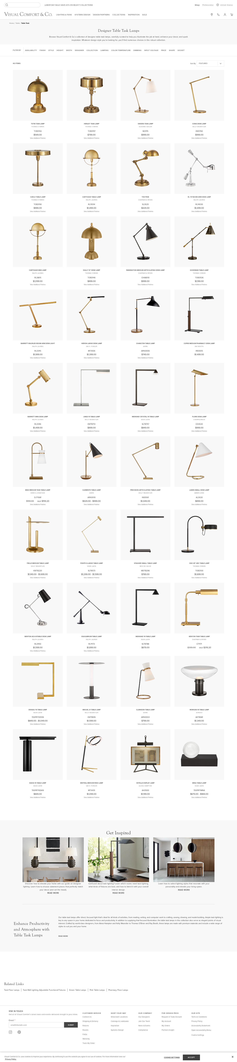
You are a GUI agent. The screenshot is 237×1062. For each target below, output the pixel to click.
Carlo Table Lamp (37, 197)
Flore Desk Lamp (199, 416)
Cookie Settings (197, 1035)
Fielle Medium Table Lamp (38, 563)
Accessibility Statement (200, 1025)
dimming (137, 50)
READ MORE (53, 893)
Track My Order (89, 1043)
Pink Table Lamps (97, 990)
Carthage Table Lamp (91, 197)
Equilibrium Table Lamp (91, 636)
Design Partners (101, 14)
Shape (172, 50)
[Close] (233, 1057)
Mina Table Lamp (199, 783)
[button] (231, 14)
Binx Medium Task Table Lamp (37, 490)
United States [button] (226, 5)
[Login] (225, 14)
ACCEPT (191, 1057)
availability (31, 50)
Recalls (85, 1030)
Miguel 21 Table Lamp (92, 709)
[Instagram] (10, 1032)
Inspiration (134, 14)
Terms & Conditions (199, 1017)
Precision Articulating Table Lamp (145, 490)
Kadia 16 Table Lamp (37, 783)
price (163, 50)
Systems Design (82, 14)
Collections (118, 14)
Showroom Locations (119, 1017)
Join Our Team (144, 1021)
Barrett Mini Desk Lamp (38, 416)
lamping (105, 50)
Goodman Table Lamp (199, 270)
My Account (166, 1021)
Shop (197, 5)
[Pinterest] (19, 1032)
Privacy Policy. (10, 1059)
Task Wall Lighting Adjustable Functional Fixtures (44, 990)
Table (17, 23)
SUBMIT (71, 1025)
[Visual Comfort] (30, 15)
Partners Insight (168, 1030)
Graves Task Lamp (145, 123)
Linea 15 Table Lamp (91, 416)
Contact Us (87, 1017)
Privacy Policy (196, 1021)
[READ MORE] (53, 859)
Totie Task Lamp (37, 123)
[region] (118, 1057)
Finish (43, 50)
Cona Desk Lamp (199, 123)
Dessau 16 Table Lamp (38, 709)
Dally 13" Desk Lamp (91, 270)
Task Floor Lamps (11, 990)
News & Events (144, 1025)
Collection (92, 50)
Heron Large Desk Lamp (91, 343)
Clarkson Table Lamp (145, 709)
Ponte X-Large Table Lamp (91, 563)
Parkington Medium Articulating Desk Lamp (145, 270)
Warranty (86, 1038)
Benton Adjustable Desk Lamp (38, 636)
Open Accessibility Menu (201, 1030)
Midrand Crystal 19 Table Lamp (145, 416)
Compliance (143, 1030)
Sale (144, 14)
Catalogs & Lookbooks (120, 1021)
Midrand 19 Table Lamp (145, 636)
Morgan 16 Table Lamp (199, 709)
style (51, 50)
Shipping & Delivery (90, 1021)
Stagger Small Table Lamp (145, 563)
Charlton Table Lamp (145, 343)
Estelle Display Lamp (145, 783)
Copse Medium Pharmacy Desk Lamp (199, 343)
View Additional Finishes (38, 138)
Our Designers (144, 1017)
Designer (79, 50)
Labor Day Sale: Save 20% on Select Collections (69, 5)
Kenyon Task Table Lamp (199, 636)
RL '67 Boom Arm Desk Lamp (199, 197)
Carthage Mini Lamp (37, 270)
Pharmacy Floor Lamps (118, 990)
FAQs (85, 1034)
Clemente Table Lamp (91, 490)
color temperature (121, 50)
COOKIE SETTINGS (172, 1057)
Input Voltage (151, 50)
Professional (208, 5)
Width (69, 50)
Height (60, 50)
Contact (218, 14)
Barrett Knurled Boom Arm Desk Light (38, 343)
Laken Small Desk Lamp (199, 490)
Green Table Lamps (77, 990)
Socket (181, 50)
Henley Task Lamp (91, 123)
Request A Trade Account (172, 1017)
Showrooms (212, 14)
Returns (86, 1025)
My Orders (166, 1025)
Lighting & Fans (64, 14)
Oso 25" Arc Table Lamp (199, 563)
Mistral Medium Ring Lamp (91, 783)
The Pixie (145, 197)
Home (11, 23)
